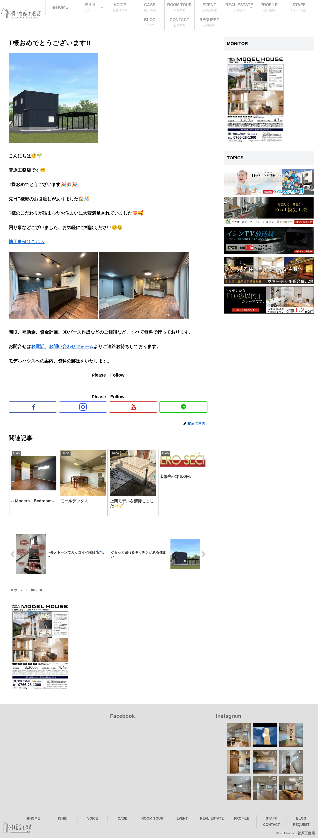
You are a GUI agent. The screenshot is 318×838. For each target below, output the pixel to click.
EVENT (182, 818)
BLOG (301, 818)
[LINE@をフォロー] (183, 407)
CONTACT (271, 825)
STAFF (271, 818)
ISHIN (62, 818)
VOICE (92, 818)
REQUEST (301, 825)
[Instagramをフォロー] (83, 407)
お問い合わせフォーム (71, 346)
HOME (34, 818)
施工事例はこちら (26, 241)
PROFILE (241, 818)
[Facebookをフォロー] (33, 407)
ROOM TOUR (152, 818)
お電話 (37, 346)
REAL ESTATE (212, 818)
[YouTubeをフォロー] (133, 407)
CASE (122, 818)
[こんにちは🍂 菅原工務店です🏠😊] (239, 788)
